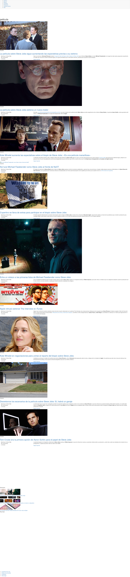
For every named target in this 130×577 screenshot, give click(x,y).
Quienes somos (7, 6)
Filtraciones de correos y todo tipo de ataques (62, 312)
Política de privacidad (6, 573)
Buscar (5, 2)
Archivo (5, 0)
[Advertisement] (33, 13)
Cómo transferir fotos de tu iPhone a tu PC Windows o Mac (12, 495)
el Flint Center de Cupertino (107, 170)
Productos (6, 4)
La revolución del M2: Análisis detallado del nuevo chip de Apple (13, 510)
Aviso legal (4, 575)
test (4, 7)
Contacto (6, 3)
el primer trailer (102, 157)
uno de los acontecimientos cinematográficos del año (49, 112)
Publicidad (4, 574)
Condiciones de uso (6, 571)
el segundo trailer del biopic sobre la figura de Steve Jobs (66, 56)
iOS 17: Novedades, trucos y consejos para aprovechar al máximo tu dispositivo (17, 503)
